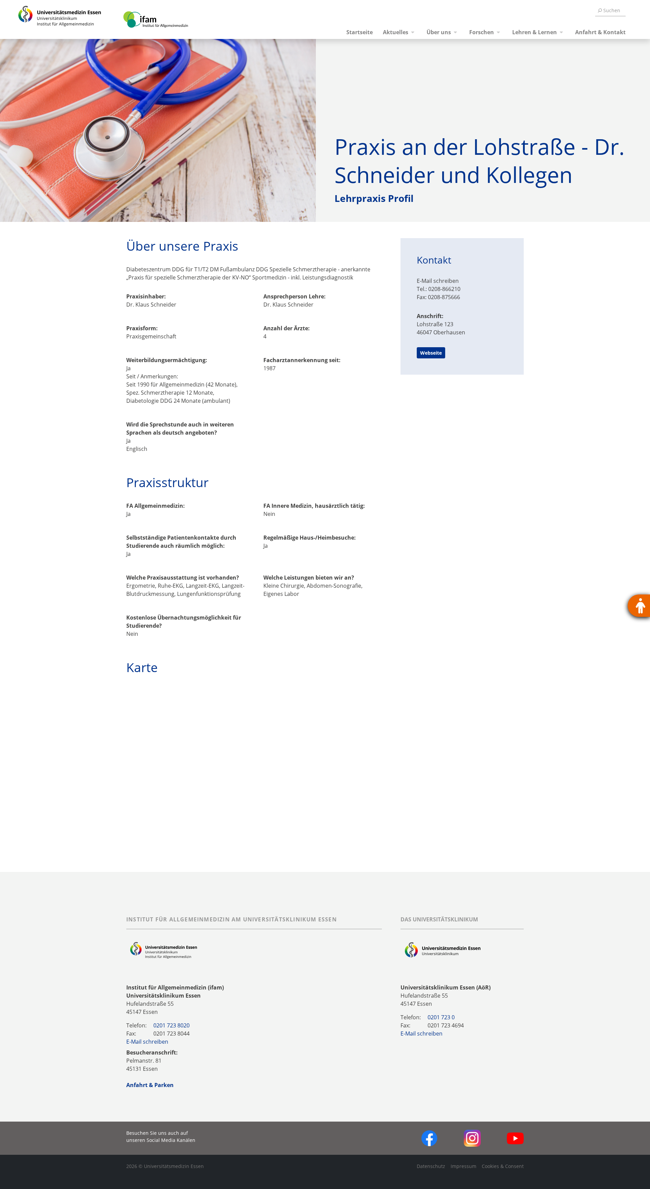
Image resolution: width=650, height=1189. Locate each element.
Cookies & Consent (503, 1166)
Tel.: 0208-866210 (438, 289)
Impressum (463, 1166)
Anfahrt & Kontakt (600, 32)
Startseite (359, 32)
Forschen (481, 32)
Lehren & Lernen (534, 32)
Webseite (431, 353)
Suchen (611, 10)
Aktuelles (395, 32)
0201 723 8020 (171, 1025)
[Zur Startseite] (51, 19)
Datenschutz (431, 1166)
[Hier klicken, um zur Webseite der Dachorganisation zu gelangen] (442, 950)
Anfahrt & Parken (150, 1085)
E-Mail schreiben (438, 281)
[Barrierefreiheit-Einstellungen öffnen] (639, 605)
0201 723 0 (441, 1017)
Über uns (439, 32)
